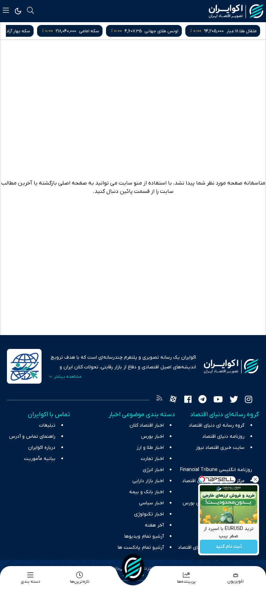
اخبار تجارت (152, 458)
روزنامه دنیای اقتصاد (223, 436)
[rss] (159, 400)
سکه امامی (159, 31)
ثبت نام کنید (228, 547)
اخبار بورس (152, 436)
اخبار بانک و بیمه (146, 492)
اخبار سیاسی (151, 503)
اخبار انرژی (153, 470)
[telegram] (202, 400)
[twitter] (234, 400)
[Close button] (255, 479)
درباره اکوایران (41, 447)
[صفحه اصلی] (133, 568)
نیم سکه (15, 31)
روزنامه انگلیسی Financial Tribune (216, 470)
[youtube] (218, 400)
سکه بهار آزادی (86, 31)
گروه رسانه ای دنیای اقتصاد (217, 425)
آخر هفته (154, 525)
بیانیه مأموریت (39, 458)
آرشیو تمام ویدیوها (144, 536)
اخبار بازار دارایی (148, 481)
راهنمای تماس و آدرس (32, 436)
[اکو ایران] (236, 11)
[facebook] (188, 400)
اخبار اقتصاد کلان (147, 425)
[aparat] (173, 400)
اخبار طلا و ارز (150, 447)
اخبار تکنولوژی (149, 514)
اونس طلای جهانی (231, 31)
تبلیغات (47, 425)
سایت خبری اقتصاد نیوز (220, 447)
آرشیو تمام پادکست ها (141, 547)
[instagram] (248, 400)
